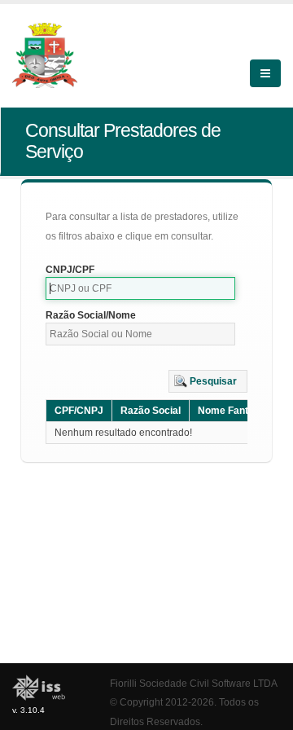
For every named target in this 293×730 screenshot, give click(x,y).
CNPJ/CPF (70, 269)
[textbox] (140, 288)
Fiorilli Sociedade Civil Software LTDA (194, 683)
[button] (207, 381)
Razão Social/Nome (91, 315)
